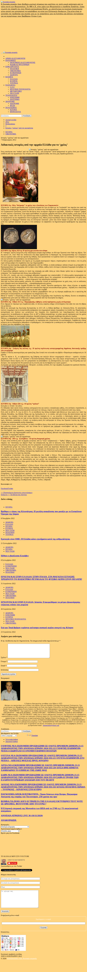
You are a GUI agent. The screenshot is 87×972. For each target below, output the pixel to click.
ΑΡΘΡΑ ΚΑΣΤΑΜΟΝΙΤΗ (15, 58)
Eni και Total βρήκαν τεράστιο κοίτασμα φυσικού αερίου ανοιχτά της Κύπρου (37, 627)
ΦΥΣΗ (12, 106)
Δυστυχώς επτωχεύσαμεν (16, 493)
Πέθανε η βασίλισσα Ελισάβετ (15, 556)
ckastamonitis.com (15, 958)
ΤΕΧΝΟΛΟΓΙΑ (11, 95)
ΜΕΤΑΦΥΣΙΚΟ (16, 91)
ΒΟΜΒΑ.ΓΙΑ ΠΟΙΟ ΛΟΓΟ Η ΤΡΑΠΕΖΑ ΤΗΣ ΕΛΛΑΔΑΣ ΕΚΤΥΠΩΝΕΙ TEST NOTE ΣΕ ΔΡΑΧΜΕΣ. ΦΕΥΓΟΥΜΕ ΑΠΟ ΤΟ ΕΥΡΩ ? (42, 802)
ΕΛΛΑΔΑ (14, 79)
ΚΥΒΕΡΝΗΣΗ (15, 73)
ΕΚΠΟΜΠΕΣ (10, 60)
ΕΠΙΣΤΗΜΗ (14, 97)
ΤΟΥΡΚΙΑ (14, 83)
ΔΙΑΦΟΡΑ (14, 75)
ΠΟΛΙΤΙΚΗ (14, 69)
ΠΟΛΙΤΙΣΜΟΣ (11, 108)
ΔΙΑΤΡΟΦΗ (9, 101)
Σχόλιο (4, 657)
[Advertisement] (43, 34)
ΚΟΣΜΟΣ (9, 77)
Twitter (10, 488)
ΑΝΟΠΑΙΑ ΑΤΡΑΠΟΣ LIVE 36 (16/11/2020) (22, 815)
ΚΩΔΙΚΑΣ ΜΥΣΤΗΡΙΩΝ (19, 64)
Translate (34, 735)
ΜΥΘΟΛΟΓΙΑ (15, 112)
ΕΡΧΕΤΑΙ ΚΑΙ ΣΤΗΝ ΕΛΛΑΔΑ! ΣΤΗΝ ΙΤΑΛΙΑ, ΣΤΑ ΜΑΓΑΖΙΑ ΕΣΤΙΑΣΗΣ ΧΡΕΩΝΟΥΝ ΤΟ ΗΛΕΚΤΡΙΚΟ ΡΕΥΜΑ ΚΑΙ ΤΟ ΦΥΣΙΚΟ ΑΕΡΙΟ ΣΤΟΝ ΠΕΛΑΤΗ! (41, 577)
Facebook (4, 488)
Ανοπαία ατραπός (30, 958)
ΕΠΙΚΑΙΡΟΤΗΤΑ (12, 67)
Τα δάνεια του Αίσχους (14, 495)
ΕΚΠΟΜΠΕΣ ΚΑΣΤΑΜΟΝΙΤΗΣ (22, 62)
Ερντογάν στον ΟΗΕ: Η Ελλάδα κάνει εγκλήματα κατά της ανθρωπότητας (35, 539)
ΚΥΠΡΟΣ (13, 81)
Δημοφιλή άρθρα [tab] (11, 741)
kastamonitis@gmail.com (51, 725)
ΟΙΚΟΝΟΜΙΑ (15, 71)
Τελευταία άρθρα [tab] (11, 739)
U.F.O (12, 87)
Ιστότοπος (4, 670)
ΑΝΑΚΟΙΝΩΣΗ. (9, 820)
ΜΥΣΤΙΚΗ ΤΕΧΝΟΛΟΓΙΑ (20, 89)
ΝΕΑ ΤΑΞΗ (14, 93)
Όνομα (4, 661)
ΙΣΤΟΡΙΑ (13, 110)
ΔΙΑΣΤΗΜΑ (14, 99)
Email (3, 666)
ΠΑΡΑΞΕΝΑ (10, 85)
